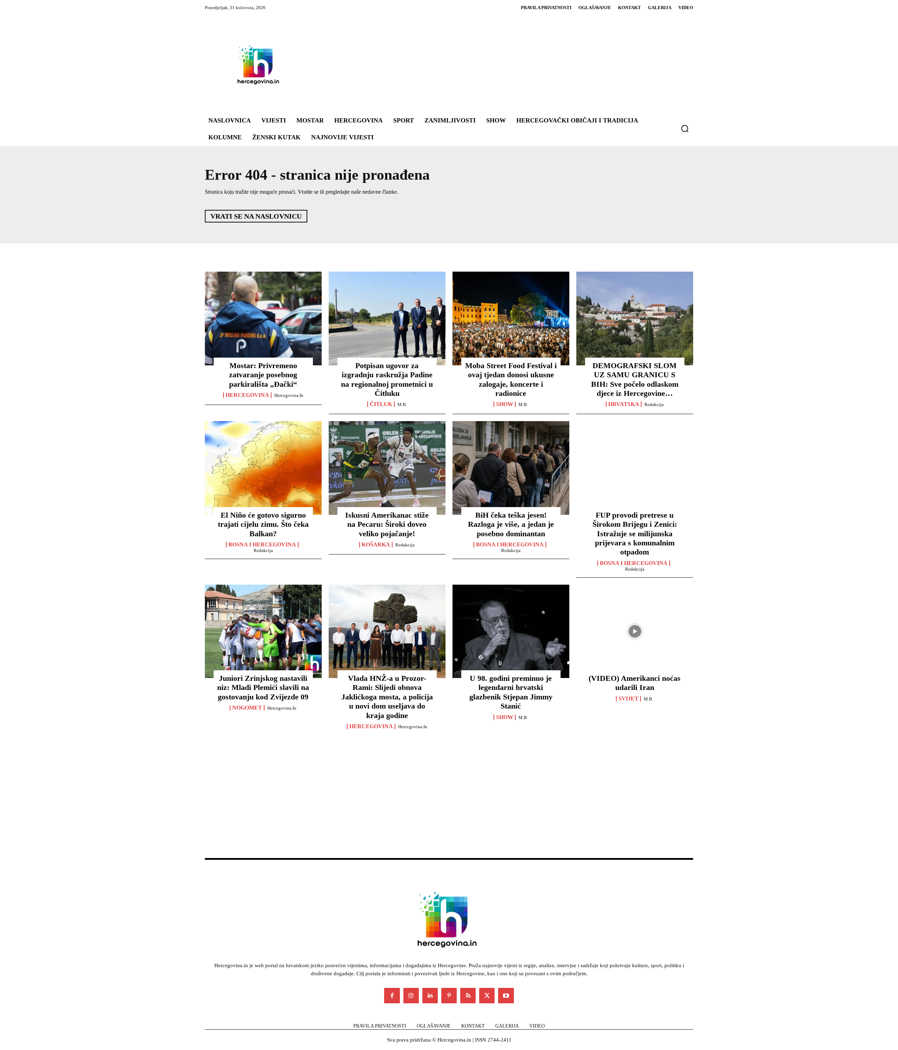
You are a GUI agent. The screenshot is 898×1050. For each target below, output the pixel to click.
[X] (487, 995)
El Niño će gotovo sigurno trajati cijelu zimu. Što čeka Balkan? (263, 524)
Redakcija (654, 404)
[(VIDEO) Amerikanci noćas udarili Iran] (634, 631)
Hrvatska (623, 404)
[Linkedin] (430, 995)
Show (504, 404)
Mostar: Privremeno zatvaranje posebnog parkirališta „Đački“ (263, 374)
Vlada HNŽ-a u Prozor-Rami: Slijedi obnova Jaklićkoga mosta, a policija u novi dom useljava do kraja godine (387, 697)
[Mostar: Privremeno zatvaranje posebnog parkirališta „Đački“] (263, 318)
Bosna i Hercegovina (262, 544)
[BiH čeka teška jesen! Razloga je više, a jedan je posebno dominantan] (511, 467)
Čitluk (381, 404)
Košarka (376, 544)
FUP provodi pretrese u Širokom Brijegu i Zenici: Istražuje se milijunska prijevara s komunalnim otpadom (634, 534)
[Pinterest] (449, 995)
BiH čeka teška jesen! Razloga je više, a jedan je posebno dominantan (511, 524)
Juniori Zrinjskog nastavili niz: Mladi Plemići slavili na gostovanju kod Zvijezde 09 (263, 687)
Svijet (628, 699)
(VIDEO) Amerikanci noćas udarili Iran (635, 683)
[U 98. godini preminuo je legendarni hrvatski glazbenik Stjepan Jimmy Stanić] (511, 631)
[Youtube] (506, 995)
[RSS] (468, 995)
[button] (684, 128)
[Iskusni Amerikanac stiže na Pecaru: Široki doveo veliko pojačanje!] (387, 467)
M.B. (402, 404)
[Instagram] (411, 995)
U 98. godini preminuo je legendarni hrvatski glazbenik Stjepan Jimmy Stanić (510, 692)
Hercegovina (247, 395)
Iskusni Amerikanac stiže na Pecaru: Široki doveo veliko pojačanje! (387, 524)
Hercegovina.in (288, 395)
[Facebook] (392, 995)
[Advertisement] (491, 64)
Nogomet (247, 708)
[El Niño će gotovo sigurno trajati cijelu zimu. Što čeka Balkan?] (263, 467)
